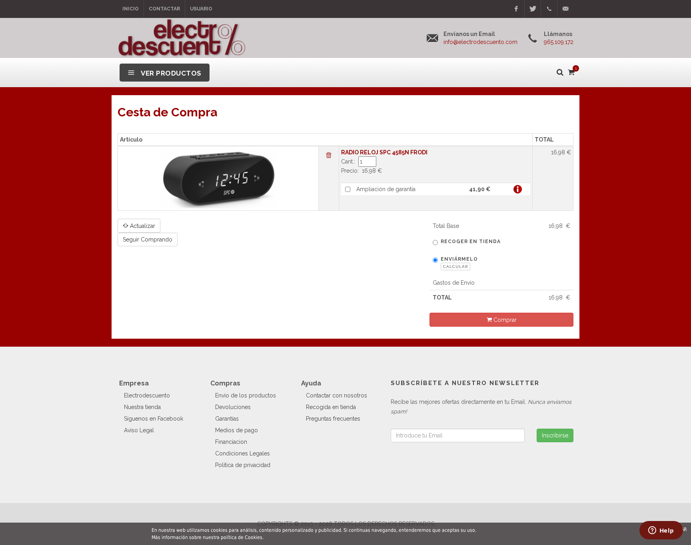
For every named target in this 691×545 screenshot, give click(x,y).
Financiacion (231, 442)
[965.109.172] (549, 9)
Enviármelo (459, 262)
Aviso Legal (139, 430)
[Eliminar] (329, 155)
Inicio (130, 9)
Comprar (504, 320)
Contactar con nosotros (336, 395)
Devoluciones (233, 407)
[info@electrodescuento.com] (565, 9)
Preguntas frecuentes (333, 418)
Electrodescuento (147, 395)
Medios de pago (236, 430)
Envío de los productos (245, 395)
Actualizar (141, 226)
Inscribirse (555, 435)
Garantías (227, 418)
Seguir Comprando (147, 239)
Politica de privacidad (242, 465)
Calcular (455, 266)
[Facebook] (516, 9)
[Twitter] (533, 9)
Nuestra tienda (142, 407)
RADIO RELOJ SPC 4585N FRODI (384, 152)
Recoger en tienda (471, 241)
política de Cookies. (242, 537)
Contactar (164, 9)
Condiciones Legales (242, 453)
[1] (570, 71)
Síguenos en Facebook (153, 418)
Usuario (201, 9)
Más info (518, 189)
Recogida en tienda (331, 407)
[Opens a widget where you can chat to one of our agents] (661, 531)
